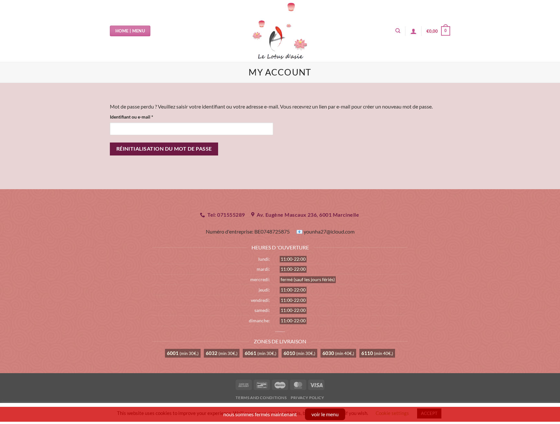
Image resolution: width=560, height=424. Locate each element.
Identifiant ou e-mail (143, 117)
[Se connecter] (413, 31)
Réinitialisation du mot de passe (164, 149)
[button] (438, 31)
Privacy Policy (307, 397)
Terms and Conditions (261, 397)
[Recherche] (397, 31)
